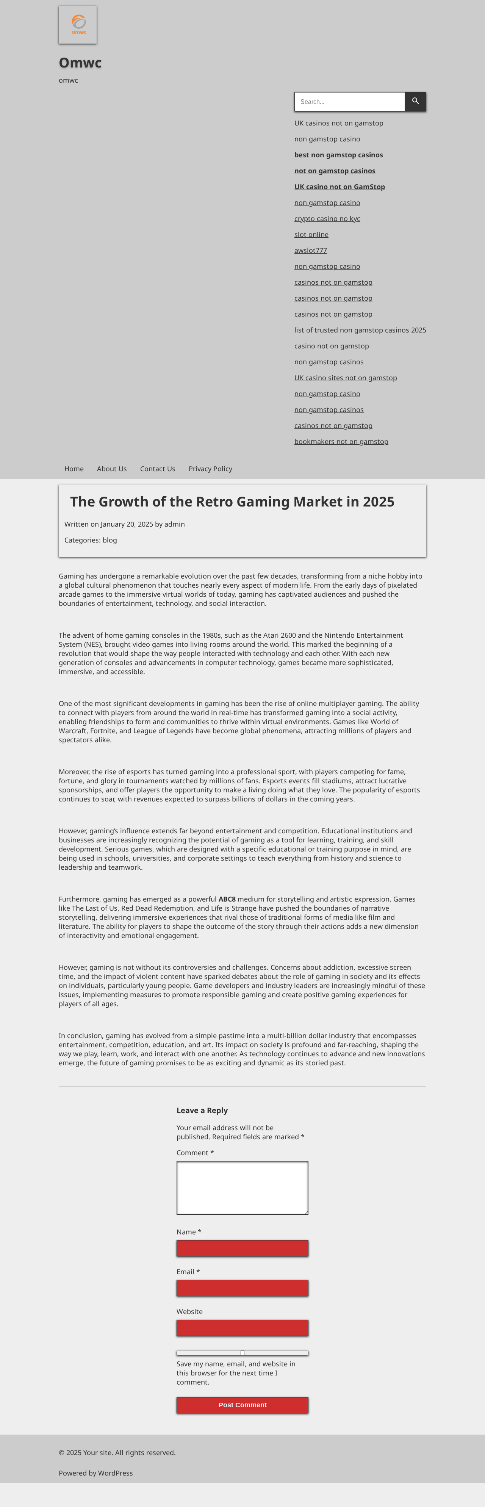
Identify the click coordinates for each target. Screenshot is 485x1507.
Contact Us (157, 468)
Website (190, 1311)
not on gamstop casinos (334, 170)
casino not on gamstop (331, 345)
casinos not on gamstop (333, 282)
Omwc (80, 62)
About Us (112, 468)
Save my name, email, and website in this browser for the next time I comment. (236, 1372)
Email (188, 1271)
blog (110, 539)
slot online (311, 234)
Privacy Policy (210, 468)
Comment (195, 1152)
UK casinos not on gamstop (338, 122)
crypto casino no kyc (327, 218)
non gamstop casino (327, 138)
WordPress (115, 1472)
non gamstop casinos (329, 361)
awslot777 (310, 250)
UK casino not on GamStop (339, 186)
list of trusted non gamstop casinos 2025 (360, 329)
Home (74, 468)
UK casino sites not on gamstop (345, 377)
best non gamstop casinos (338, 154)
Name (189, 1231)
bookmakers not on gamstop (341, 441)
